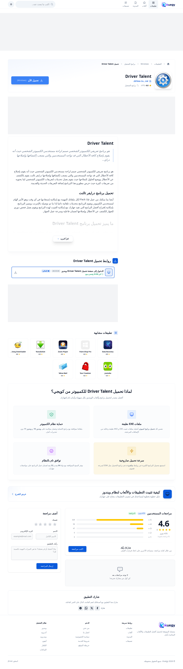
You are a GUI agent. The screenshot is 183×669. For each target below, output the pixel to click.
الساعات (43, 649)
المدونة (129, 636)
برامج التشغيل (129, 64)
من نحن (86, 628)
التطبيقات (158, 64)
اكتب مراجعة (77, 549)
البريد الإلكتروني (26, 531)
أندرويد (43, 632)
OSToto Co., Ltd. (140, 81)
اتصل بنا (86, 632)
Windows (145, 64)
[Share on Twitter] (91, 608)
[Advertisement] (91, 32)
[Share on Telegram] (80, 608)
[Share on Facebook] (97, 608)
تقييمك (54, 520)
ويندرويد (43, 636)
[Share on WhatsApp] (86, 608)
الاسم (55, 531)
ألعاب (130, 632)
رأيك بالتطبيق (52, 543)
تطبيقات (129, 628)
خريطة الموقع (84, 645)
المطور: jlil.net (13, 661)
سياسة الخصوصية (82, 636)
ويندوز (44, 628)
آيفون (44, 641)
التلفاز (44, 645)
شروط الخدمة (83, 641)
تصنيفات (129, 641)
